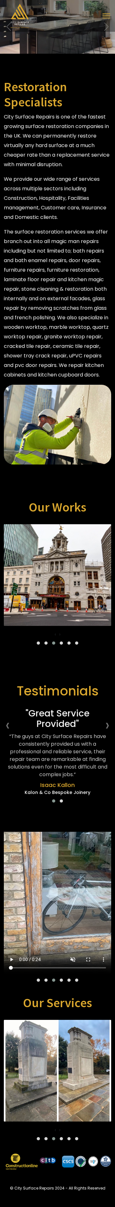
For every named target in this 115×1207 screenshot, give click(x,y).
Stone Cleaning (58, 1114)
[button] (38, 643)
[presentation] (55, 634)
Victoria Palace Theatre (58, 618)
